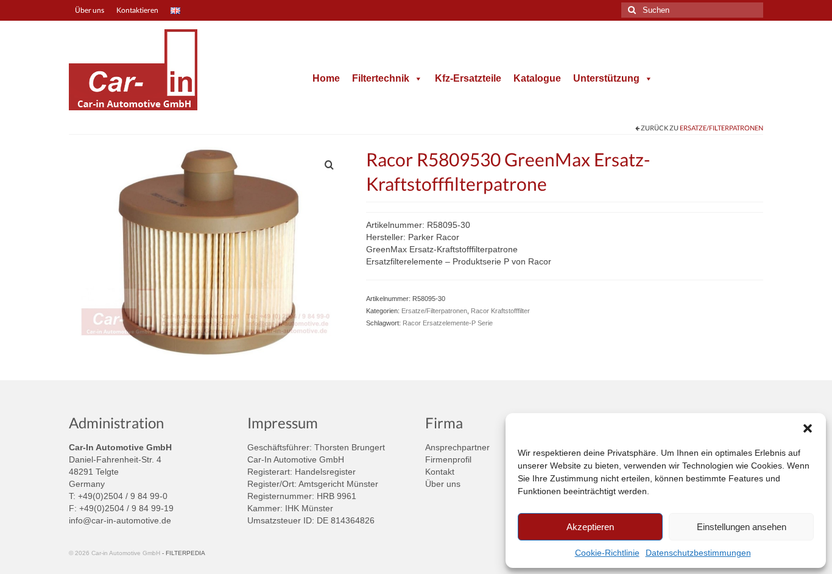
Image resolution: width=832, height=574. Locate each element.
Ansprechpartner (457, 447)
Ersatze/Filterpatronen (721, 128)
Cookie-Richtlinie (607, 553)
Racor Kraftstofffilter (500, 310)
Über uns (442, 484)
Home (326, 78)
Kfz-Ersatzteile (468, 78)
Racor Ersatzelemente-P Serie (448, 323)
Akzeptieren (590, 527)
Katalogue (537, 78)
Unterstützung (606, 78)
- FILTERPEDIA (183, 553)
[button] (808, 428)
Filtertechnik (380, 78)
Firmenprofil (448, 459)
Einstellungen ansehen (741, 527)
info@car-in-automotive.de (120, 520)
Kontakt (439, 472)
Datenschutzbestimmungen (698, 553)
